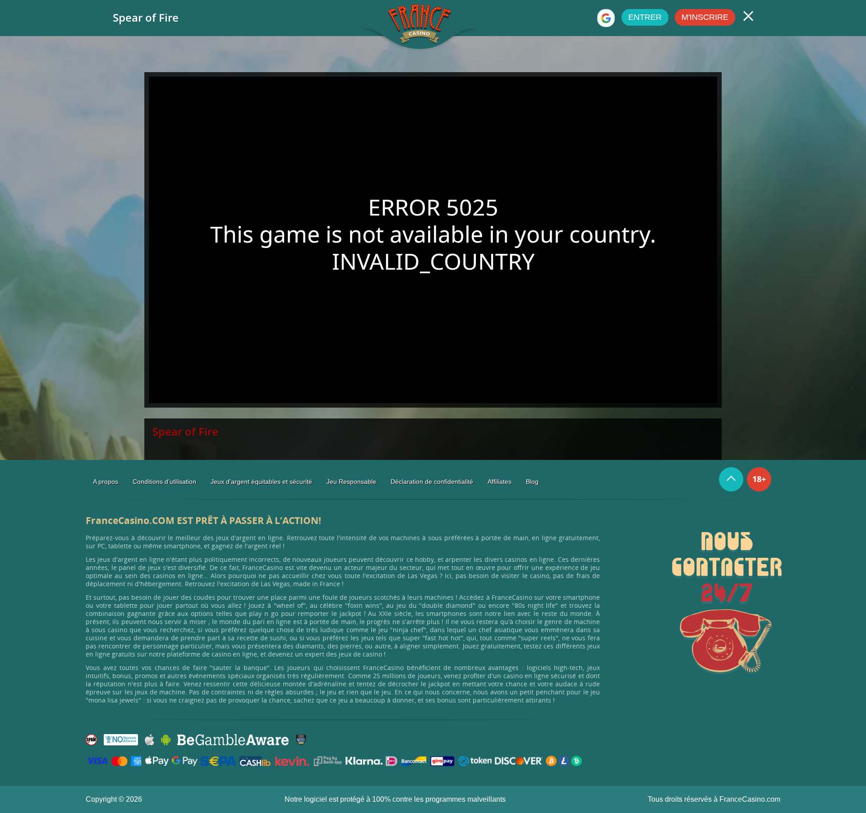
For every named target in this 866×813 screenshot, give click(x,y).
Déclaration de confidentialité (432, 481)
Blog (532, 481)
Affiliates (499, 481)
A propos (105, 481)
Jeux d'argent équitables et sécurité (261, 481)
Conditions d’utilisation (164, 481)
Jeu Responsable (351, 481)
